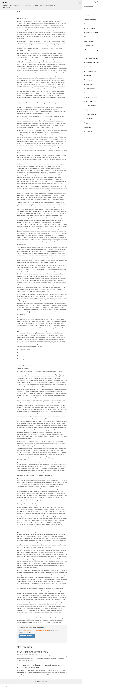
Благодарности (88, 131)
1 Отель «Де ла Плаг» (90, 28)
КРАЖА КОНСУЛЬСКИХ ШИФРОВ (32, 652)
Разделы (44, 681)
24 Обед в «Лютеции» (90, 101)
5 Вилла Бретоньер (89, 41)
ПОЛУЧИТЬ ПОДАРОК (26, 636)
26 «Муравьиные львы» (90, 110)
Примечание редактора (90, 19)
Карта (85, 11)
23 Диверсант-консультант (91, 97)
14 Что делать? (88, 75)
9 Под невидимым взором (91, 58)
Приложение (87, 127)
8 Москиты (87, 54)
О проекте (38, 681)
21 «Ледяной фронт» (89, 88)
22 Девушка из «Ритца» (90, 92)
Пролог (86, 24)
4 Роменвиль (87, 37)
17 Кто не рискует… (89, 84)
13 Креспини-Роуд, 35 (90, 71)
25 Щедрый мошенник (90, 105)
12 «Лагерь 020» (88, 67)
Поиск (97, 2)
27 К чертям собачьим (90, 114)
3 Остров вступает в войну (91, 32)
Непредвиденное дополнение (92, 123)
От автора (86, 15)
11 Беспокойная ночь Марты (91, 62)
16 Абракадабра (88, 80)
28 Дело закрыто (88, 118)
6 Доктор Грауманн (89, 45)
